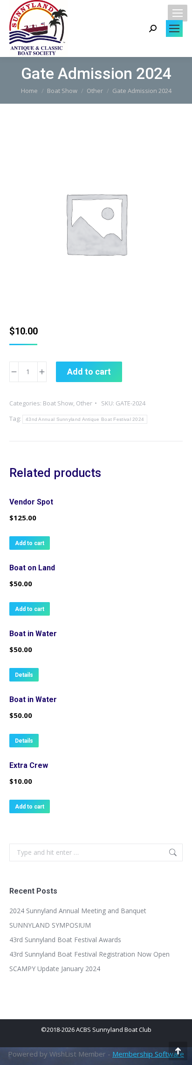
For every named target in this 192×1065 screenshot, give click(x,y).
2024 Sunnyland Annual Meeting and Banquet (77, 910)
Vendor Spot (31, 501)
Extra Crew (28, 765)
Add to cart (89, 371)
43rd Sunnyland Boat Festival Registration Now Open (89, 954)
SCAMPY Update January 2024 (54, 968)
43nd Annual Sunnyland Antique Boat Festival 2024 (85, 419)
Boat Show (58, 403)
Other (84, 403)
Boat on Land (32, 567)
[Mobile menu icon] (177, 13)
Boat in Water (33, 633)
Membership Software (148, 1053)
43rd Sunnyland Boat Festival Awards (65, 939)
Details (24, 675)
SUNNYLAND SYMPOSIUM (50, 925)
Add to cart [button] (29, 543)
